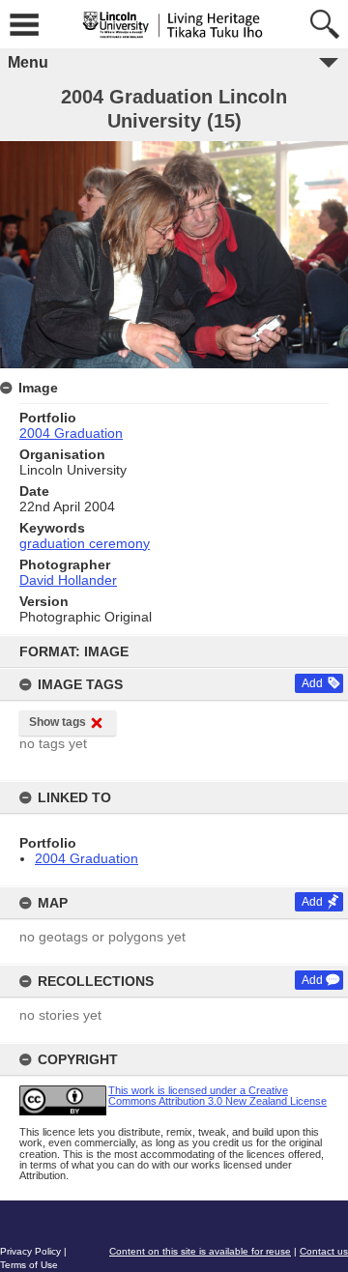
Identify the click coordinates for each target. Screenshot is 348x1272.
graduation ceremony (84, 543)
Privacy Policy (30, 1251)
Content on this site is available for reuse (200, 1251)
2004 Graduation (86, 858)
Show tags (57, 722)
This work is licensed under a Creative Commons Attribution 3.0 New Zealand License (217, 1095)
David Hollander (68, 580)
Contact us (324, 1251)
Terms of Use (29, 1264)
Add (312, 683)
